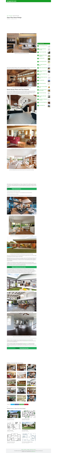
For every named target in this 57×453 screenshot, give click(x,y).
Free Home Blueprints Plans (43, 45)
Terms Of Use (31, 449)
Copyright (28, 449)
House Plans (9, 431)
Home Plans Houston (25, 430)
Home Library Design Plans (43, 102)
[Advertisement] (28, 9)
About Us (34, 449)
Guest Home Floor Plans (42, 92)
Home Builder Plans (42, 105)
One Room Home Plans (42, 83)
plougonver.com (11, 1)
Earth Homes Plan (41, 58)
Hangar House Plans (10, 430)
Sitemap (22, 449)
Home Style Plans (41, 80)
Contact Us (25, 449)
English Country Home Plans (43, 67)
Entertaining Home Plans (42, 61)
